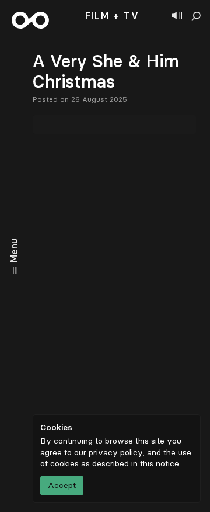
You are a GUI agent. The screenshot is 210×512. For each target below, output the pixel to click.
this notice (159, 464)
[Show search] (196, 16)
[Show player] (177, 16)
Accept (62, 485)
